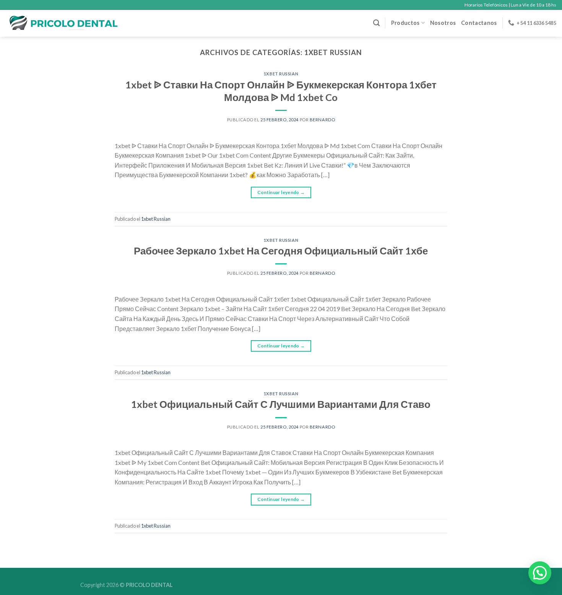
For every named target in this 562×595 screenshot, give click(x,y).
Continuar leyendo (281, 192)
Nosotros (443, 23)
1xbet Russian (281, 73)
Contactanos (479, 23)
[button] (539, 572)
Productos (405, 23)
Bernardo (322, 119)
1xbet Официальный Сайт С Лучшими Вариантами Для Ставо (280, 404)
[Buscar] (376, 23)
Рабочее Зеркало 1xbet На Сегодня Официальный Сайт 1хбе (281, 250)
